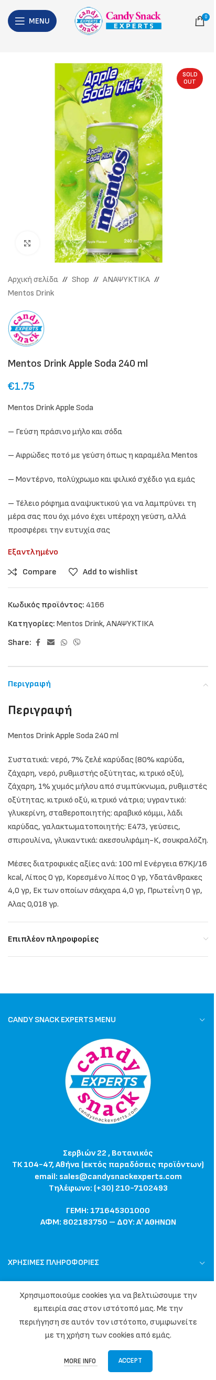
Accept (130, 1360)
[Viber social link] (77, 643)
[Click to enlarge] (27, 243)
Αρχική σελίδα (33, 280)
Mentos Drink (31, 293)
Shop (80, 280)
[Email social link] (51, 643)
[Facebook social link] (37, 643)
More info (81, 1361)
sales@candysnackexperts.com (120, 1177)
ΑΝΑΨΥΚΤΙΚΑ (126, 280)
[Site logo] (121, 21)
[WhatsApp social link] (64, 643)
